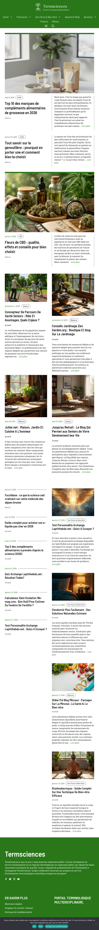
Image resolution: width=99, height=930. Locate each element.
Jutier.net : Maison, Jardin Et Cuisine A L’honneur (24, 429)
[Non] (96, 923)
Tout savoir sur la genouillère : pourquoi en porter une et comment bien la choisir (24, 150)
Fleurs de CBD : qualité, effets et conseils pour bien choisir (25, 247)
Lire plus (86, 126)
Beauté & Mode (72, 16)
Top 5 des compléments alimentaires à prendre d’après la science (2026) (24, 550)
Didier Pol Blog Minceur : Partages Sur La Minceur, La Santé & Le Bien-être (72, 703)
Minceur (70, 695)
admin (8, 507)
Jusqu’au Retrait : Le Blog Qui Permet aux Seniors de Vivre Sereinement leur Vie (71, 431)
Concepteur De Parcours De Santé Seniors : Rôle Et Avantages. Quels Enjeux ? (23, 316)
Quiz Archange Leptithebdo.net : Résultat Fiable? (24, 575)
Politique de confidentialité (56, 926)
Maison (55, 21)
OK (34, 926)
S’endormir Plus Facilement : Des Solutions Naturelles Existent (71, 611)
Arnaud (8, 531)
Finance (44, 21)
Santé (6, 16)
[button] (53, 26)
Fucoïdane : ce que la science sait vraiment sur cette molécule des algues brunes (25, 498)
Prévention (22, 16)
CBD (20, 236)
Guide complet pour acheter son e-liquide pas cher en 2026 (25, 524)
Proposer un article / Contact (19, 908)
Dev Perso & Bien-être (46, 16)
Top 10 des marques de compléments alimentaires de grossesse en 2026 (25, 108)
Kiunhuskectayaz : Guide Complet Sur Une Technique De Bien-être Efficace (72, 791)
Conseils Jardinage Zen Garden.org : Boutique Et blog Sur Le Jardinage (71, 330)
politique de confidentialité (18, 912)
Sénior (26, 306)
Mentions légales (13, 904)
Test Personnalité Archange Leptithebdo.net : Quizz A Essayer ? (26, 627)
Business (88, 16)
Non (40, 926)
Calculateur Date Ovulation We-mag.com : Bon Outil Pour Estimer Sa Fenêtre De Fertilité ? (25, 601)
